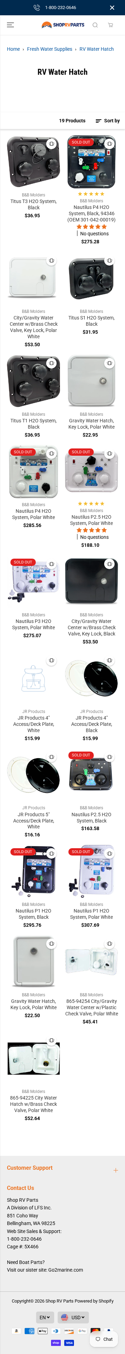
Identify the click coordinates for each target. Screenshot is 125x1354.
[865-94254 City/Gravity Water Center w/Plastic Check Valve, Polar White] (91, 961)
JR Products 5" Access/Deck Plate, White (33, 821)
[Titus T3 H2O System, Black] (33, 161)
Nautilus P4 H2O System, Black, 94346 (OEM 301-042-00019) (91, 213)
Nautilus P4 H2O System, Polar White (33, 514)
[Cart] (110, 25)
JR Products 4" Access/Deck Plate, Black (91, 724)
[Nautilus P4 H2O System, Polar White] (33, 471)
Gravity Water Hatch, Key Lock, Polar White (91, 424)
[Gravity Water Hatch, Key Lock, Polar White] (91, 381)
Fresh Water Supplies (49, 49)
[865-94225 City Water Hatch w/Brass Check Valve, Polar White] (33, 1058)
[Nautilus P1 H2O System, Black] (33, 871)
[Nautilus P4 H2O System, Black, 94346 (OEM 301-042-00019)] (91, 161)
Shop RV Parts (59, 1301)
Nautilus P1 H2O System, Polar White (91, 914)
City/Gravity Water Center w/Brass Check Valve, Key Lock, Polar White (34, 327)
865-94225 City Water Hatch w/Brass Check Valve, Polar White (33, 1104)
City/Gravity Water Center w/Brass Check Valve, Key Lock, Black (92, 627)
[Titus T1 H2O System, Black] (33, 381)
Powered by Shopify (94, 1301)
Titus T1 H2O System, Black (33, 424)
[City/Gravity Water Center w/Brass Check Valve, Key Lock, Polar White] (33, 278)
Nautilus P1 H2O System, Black (33, 914)
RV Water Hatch (97, 49)
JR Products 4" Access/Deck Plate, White (33, 724)
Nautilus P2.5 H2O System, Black (91, 818)
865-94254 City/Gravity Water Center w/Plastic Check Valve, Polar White (91, 1007)
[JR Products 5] (33, 774)
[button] (11, 25)
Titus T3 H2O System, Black (33, 204)
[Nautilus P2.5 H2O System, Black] (91, 774)
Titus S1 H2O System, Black (91, 321)
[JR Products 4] (33, 678)
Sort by (111, 120)
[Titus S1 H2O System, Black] (91, 278)
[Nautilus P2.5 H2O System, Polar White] (91, 471)
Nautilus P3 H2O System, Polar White (33, 624)
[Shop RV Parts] (62, 25)
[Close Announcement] (112, 8)
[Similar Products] (51, 144)
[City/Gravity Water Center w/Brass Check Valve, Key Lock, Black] (91, 581)
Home (13, 49)
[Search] (95, 25)
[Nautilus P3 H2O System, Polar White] (33, 581)
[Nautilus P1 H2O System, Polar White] (91, 871)
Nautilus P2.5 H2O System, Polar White (91, 520)
